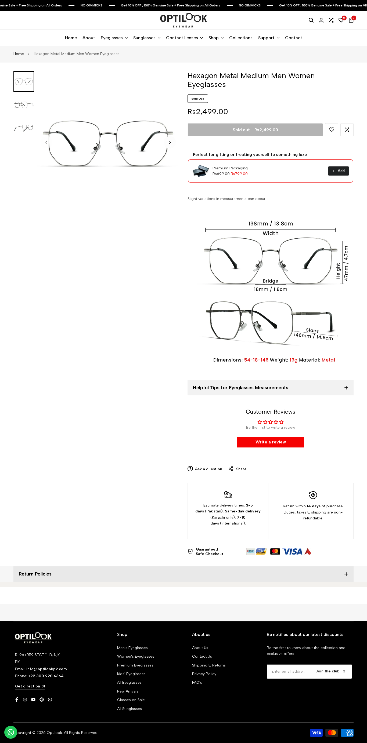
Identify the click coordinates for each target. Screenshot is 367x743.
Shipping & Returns (209, 665)
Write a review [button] (271, 442)
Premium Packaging (230, 168)
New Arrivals (127, 691)
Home (18, 54)
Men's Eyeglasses (132, 648)
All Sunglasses (129, 708)
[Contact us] (10, 732)
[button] (331, 129)
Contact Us (202, 656)
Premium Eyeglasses (135, 665)
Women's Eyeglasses (135, 656)
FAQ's (197, 682)
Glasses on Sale (131, 700)
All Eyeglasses (129, 682)
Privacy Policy (204, 674)
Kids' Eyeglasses (131, 674)
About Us (200, 648)
